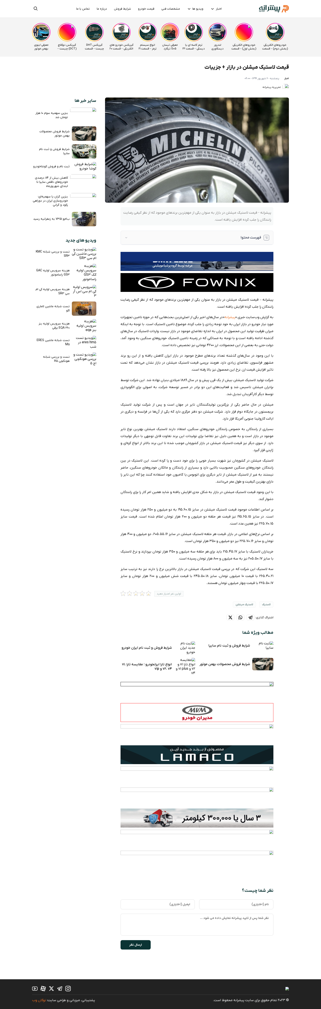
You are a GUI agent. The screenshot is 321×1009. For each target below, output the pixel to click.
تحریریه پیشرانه (271, 87)
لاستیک (266, 604)
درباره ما (102, 9)
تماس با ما (83, 9)
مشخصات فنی (170, 9)
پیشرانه (229, 317)
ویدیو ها (197, 9)
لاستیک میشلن (244, 604)
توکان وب (39, 1000)
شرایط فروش (122, 9)
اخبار (219, 9)
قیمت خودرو (146, 9)
